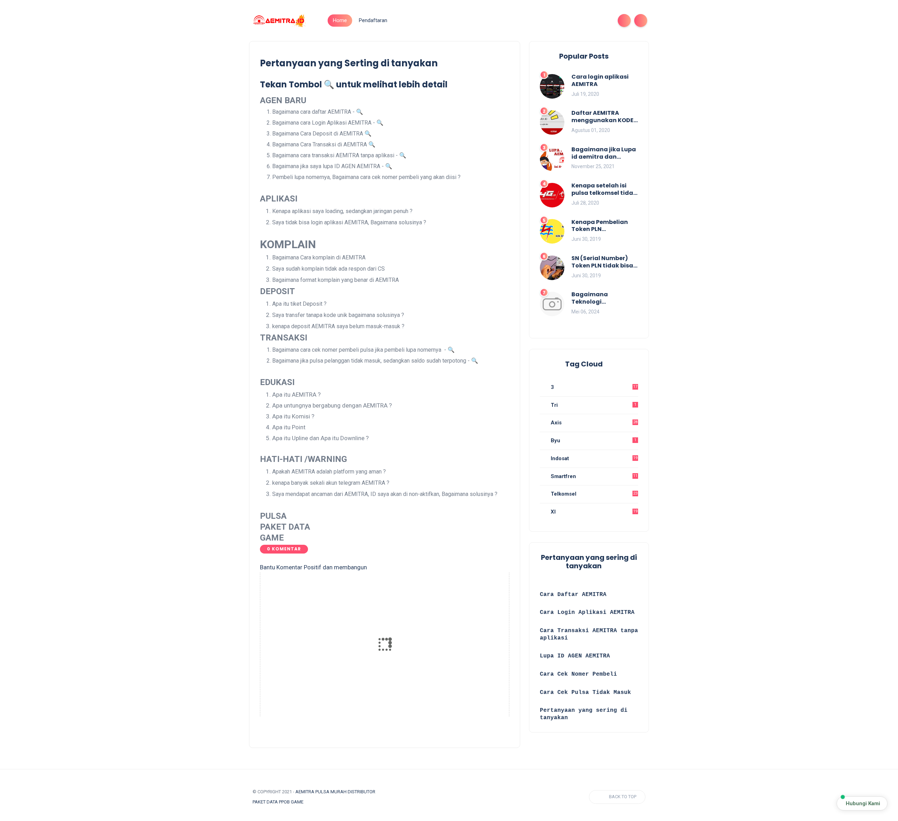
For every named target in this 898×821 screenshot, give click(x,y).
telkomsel (593, 494)
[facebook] (558, 20)
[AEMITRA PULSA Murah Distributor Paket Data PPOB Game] (279, 20)
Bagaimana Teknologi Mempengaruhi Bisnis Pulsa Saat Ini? (603, 298)
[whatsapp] (581, 20)
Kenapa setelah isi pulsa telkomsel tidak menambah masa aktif (604, 189)
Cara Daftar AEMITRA (573, 594)
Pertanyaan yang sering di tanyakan (584, 714)
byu (592, 440)
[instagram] (592, 20)
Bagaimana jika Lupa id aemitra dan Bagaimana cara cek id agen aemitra (603, 153)
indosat (593, 458)
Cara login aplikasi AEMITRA (600, 80)
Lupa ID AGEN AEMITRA (575, 656)
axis (593, 422)
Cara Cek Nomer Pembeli (580, 674)
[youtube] (603, 20)
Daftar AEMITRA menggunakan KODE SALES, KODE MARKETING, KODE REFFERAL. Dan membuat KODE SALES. (604, 117)
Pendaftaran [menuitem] (373, 20)
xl (593, 512)
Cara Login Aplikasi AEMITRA (587, 612)
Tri (592, 405)
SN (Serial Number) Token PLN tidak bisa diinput (602, 262)
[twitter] (570, 20)
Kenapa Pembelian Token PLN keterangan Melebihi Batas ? (602, 226)
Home (340, 20)
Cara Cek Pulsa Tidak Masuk (585, 692)
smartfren (593, 476)
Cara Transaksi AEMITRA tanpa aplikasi (589, 634)
